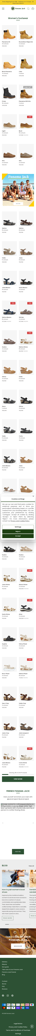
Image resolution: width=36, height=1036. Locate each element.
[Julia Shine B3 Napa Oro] (9, 575)
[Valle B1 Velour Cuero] (26, 367)
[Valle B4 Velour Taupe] (9, 248)
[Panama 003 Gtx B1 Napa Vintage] (26, 92)
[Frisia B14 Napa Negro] (9, 92)
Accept (18, 536)
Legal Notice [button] (18, 1024)
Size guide (5, 967)
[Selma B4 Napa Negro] (9, 218)
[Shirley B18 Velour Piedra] (26, 308)
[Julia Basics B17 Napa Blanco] (9, 753)
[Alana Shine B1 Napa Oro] (26, 575)
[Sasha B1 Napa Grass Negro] (9, 545)
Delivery (4, 962)
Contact (4, 981)
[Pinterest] (12, 995)
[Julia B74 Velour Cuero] (26, 456)
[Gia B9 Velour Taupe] (26, 151)
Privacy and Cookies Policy (20, 521)
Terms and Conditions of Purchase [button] (18, 1030)
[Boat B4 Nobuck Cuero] (26, 121)
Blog (3, 975)
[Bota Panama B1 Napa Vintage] (9, 62)
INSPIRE (18, 852)
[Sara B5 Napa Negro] (9, 397)
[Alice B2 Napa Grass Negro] (26, 605)
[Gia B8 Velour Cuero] (9, 151)
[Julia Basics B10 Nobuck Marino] (9, 278)
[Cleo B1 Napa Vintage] (26, 62)
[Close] (33, 496)
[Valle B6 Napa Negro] (9, 426)
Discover (18, 946)
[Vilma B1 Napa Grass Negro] (26, 397)
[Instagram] (8, 995)
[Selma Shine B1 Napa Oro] (26, 337)
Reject (18, 531)
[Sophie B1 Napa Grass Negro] (9, 634)
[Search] (28, 9)
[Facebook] (3, 995)
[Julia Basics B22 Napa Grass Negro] (9, 456)
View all (31, 866)
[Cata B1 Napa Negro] (26, 426)
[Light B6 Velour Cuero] (9, 121)
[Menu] (3, 8)
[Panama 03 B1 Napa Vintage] (9, 32)
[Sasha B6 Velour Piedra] (9, 337)
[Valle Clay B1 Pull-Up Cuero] (26, 694)
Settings (18, 527)
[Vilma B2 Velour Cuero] (9, 367)
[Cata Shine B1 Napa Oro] (26, 753)
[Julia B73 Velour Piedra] (26, 248)
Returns (4, 964)
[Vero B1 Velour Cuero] (26, 486)
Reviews (4, 989)
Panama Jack (10, 1013)
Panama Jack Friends (9, 972)
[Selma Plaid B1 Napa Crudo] (26, 664)
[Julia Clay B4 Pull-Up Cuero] (9, 723)
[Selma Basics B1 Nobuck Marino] (9, 308)
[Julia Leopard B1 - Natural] (26, 723)
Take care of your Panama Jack (12, 969)
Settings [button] (18, 1034)
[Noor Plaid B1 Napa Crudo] (9, 664)
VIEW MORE (18, 779)
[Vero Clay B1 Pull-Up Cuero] (9, 694)
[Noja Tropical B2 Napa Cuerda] (9, 486)
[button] (18, 824)
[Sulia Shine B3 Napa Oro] (9, 605)
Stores (4, 984)
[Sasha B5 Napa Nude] (26, 545)
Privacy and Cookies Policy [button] (18, 1027)
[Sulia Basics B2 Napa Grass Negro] (26, 278)
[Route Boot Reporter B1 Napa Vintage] (26, 32)
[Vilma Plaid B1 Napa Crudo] (26, 634)
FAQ (3, 986)
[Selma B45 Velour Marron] (26, 218)
